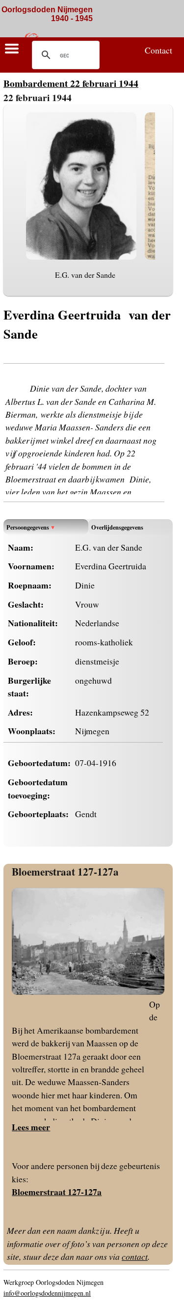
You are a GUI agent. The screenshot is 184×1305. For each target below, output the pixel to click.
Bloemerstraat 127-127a (65, 871)
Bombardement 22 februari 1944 (70, 83)
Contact (158, 50)
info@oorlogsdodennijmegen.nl (47, 1293)
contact (135, 1256)
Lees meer (31, 1126)
